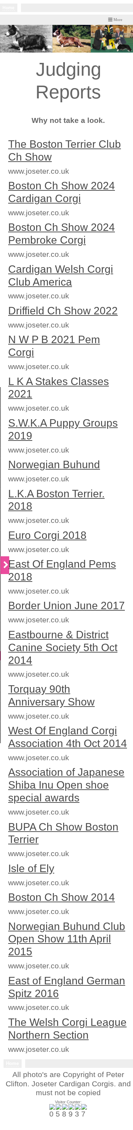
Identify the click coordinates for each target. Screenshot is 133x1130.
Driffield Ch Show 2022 (63, 311)
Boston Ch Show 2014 (61, 897)
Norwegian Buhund (54, 464)
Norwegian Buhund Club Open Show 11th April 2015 (66, 939)
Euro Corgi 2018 (47, 535)
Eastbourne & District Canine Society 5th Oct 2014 (62, 647)
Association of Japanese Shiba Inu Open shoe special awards (66, 785)
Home (8, 7)
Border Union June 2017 (66, 605)
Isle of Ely (31, 868)
